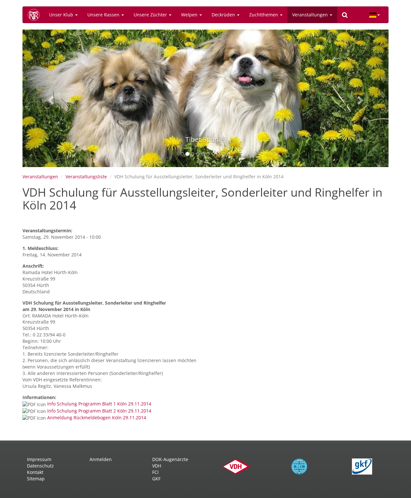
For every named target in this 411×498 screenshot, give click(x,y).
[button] (49, 98)
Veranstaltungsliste (86, 176)
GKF (156, 479)
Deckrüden (224, 15)
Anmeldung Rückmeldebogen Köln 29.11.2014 (96, 417)
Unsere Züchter (151, 15)
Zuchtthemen (264, 15)
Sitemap (36, 479)
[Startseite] (36, 15)
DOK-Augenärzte (170, 459)
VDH (156, 466)
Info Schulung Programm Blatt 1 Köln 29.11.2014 (99, 404)
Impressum (39, 459)
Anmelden (101, 459)
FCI (155, 472)
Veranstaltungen (310, 15)
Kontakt (35, 472)
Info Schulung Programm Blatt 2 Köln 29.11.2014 (99, 411)
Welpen (190, 15)
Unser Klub (61, 15)
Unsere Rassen (104, 15)
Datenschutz (40, 466)
